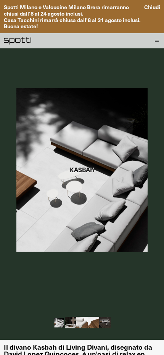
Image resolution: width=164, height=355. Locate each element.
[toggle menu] (155, 41)
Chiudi (152, 7)
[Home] (18, 41)
